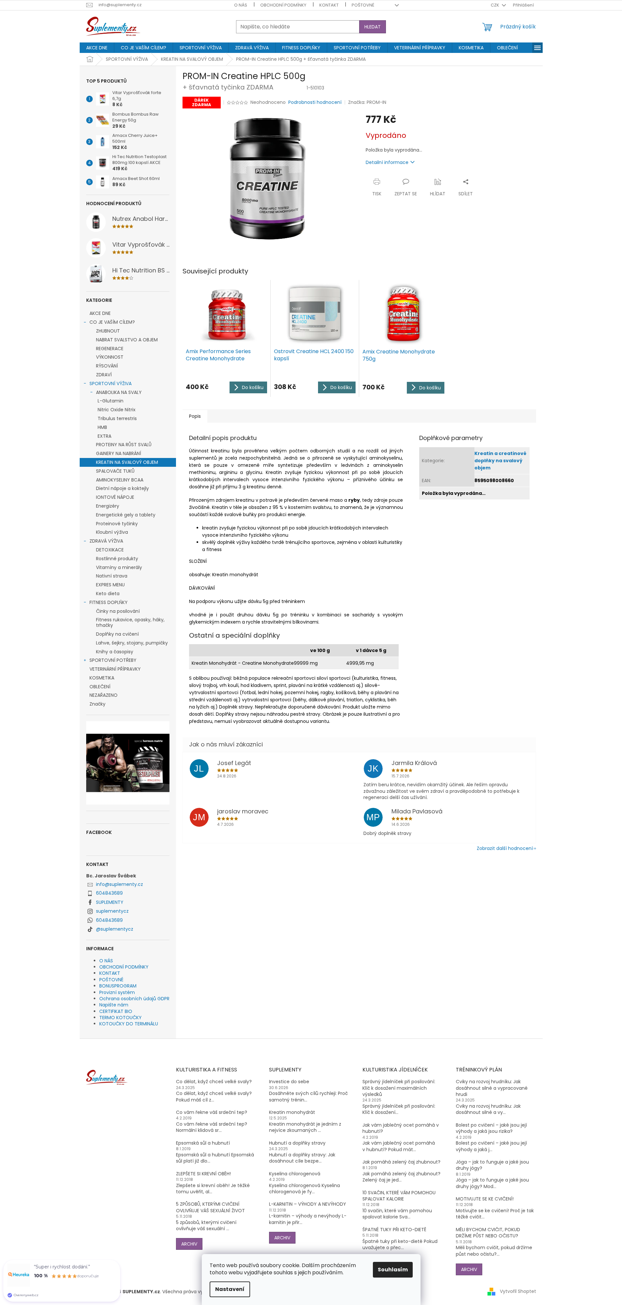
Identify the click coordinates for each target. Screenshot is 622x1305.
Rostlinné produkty (117, 558)
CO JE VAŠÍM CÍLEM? (112, 322)
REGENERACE (109, 348)
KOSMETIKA (101, 678)
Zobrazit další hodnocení (505, 848)
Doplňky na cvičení (117, 634)
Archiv (189, 1244)
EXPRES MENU (110, 584)
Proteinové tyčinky (117, 523)
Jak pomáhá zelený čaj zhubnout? (401, 1162)
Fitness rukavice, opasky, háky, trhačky (130, 622)
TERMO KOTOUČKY (120, 1017)
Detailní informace (387, 162)
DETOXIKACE (110, 549)
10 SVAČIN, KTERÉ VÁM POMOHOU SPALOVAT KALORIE (399, 1196)
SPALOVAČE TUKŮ (115, 471)
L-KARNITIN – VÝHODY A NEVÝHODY (307, 1204)
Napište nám (113, 1005)
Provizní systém (117, 992)
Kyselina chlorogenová (294, 1174)
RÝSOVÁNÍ (107, 366)
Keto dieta (108, 593)
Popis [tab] (195, 416)
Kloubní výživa (112, 532)
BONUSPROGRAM (117, 986)
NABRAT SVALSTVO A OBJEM (127, 339)
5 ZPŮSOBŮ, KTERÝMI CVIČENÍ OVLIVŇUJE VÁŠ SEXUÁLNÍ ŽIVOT (210, 1207)
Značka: (367, 102)
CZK (495, 5)
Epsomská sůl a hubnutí (203, 1143)
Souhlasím (393, 1269)
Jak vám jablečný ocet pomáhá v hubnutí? (400, 1128)
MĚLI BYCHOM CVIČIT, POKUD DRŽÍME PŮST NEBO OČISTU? (488, 1233)
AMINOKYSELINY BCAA (119, 480)
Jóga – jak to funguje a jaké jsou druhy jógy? (492, 1165)
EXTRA (104, 436)
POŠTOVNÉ (363, 5)
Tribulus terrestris (117, 418)
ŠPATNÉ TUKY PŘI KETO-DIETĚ (394, 1230)
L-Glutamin (110, 401)
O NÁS (240, 5)
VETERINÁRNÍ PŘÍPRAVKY (115, 669)
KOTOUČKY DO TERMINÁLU (128, 1023)
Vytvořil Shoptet (518, 1291)
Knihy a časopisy (114, 651)
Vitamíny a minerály (119, 567)
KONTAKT (329, 5)
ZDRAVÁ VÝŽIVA (106, 541)
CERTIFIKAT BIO (115, 1011)
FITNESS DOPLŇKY (108, 602)
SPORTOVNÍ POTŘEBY (112, 660)
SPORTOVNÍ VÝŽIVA (110, 383)
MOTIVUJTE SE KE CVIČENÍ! (485, 1199)
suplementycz (112, 911)
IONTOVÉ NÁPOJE (115, 497)
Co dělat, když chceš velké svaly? (214, 1082)
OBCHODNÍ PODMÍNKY (283, 5)
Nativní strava (111, 576)
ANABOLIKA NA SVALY (119, 392)
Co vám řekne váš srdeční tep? (211, 1112)
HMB (102, 427)
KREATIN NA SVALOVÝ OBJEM (127, 462)
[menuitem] (97, 47)
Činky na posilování (118, 611)
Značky (97, 704)
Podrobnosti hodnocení (315, 102)
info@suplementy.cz (119, 884)
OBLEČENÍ (99, 686)
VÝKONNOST (109, 357)
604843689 (109, 893)
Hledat (372, 27)
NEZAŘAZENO (103, 695)
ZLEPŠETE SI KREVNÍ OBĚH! (203, 1174)
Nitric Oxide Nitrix (117, 409)
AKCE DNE (100, 313)
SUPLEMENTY (109, 902)
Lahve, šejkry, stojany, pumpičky (132, 643)
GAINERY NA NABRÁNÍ (118, 453)
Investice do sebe (289, 1082)
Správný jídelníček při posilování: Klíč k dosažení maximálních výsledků (398, 1088)
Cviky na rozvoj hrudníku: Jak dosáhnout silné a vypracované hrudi (492, 1088)
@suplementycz (114, 929)
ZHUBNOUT (108, 331)
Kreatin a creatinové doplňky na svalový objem (500, 460)
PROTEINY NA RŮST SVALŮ (124, 444)
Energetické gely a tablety (125, 515)
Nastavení (230, 1289)
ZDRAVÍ (104, 374)
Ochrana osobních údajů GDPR (134, 998)
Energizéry (107, 506)
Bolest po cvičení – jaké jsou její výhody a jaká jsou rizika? (491, 1128)
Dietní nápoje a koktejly (122, 488)
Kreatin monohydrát (292, 1112)
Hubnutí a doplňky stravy (297, 1143)
